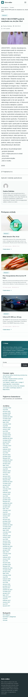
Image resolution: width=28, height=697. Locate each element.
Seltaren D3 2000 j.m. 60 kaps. (12, 317)
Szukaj (5, 362)
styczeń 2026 (6, 411)
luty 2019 (5, 561)
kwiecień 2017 (7, 600)
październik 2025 (7, 417)
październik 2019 (7, 546)
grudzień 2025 (7, 413)
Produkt (4, 15)
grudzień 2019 (7, 543)
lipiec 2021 (6, 508)
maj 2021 (5, 512)
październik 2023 (7, 460)
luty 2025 (5, 431)
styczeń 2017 (6, 606)
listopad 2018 (6, 566)
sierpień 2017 (6, 593)
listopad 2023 (6, 458)
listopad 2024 (6, 436)
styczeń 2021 (6, 519)
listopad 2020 (6, 523)
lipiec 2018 (6, 573)
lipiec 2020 (6, 530)
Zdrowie (5, 620)
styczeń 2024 (6, 454)
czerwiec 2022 (7, 489)
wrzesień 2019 (7, 548)
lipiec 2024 (6, 444)
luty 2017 (5, 604)
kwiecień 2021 (7, 514)
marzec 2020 (6, 537)
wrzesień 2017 (7, 591)
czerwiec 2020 (7, 532)
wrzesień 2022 (7, 483)
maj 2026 (5, 409)
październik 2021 (7, 503)
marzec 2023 (6, 472)
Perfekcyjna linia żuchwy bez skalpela (13, 386)
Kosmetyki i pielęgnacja (9, 616)
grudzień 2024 (7, 435)
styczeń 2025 (6, 433)
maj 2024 (5, 447)
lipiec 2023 (6, 465)
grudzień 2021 (7, 499)
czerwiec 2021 (7, 510)
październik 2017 (7, 589)
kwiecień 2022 (7, 492)
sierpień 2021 (6, 507)
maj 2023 (5, 469)
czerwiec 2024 (7, 445)
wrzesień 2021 (7, 505)
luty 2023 (5, 474)
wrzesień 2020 (7, 526)
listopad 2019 (6, 544)
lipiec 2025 (6, 422)
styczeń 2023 (6, 476)
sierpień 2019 (6, 550)
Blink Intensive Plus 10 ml (11, 236)
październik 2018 (7, 568)
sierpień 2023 (6, 463)
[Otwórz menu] (25, 2)
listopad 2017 (6, 588)
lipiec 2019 (6, 552)
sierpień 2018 (6, 571)
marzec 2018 (6, 580)
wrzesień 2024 (7, 440)
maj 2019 (5, 555)
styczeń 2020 (6, 541)
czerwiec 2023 (7, 467)
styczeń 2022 (6, 498)
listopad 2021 (6, 501)
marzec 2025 (6, 429)
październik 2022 (7, 481)
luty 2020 (5, 539)
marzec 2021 (6, 516)
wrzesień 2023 (7, 462)
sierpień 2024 (6, 442)
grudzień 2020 (7, 521)
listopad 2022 (6, 480)
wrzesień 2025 (7, 418)
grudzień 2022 (7, 478)
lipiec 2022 (6, 487)
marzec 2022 (6, 494)
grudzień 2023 (7, 456)
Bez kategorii (6, 615)
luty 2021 (5, 517)
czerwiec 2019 (7, 553)
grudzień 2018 (7, 564)
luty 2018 (5, 582)
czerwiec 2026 (7, 408)
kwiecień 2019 (7, 557)
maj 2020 (5, 534)
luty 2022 (5, 496)
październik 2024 (8, 438)
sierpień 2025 (6, 420)
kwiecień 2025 (7, 427)
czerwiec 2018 (7, 575)
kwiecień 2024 (7, 449)
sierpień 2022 (6, 485)
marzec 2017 (6, 602)
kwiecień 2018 (7, 579)
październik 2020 (7, 525)
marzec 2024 (6, 451)
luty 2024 (5, 453)
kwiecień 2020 (7, 535)
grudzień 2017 (7, 586)
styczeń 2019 (6, 562)
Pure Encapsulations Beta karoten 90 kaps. (14, 277)
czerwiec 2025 (7, 424)
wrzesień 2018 (7, 570)
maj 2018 (5, 577)
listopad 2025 (6, 415)
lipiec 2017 (6, 595)
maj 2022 (5, 490)
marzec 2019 (6, 559)
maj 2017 (5, 598)
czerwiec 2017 (7, 597)
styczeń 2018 (6, 584)
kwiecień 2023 (7, 471)
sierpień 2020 (6, 528)
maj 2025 (5, 426)
